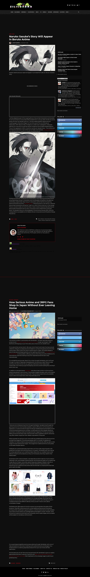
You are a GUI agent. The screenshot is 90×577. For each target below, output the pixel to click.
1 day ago (78, 105)
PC (41, 12)
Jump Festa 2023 (48, 218)
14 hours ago (78, 88)
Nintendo (23, 12)
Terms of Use (56, 568)
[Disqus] (32, 257)
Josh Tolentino (16, 42)
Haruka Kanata (28, 203)
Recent (62, 78)
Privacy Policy (64, 568)
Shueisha (53, 220)
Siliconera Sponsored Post (28, 311)
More (67, 12)
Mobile (44, 12)
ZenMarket (28, 370)
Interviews (56, 12)
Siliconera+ (17, 12)
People (59, 78)
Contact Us (49, 568)
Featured (11, 299)
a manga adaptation (48, 129)
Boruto (43, 218)
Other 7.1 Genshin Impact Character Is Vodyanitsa (69, 66)
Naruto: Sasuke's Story (47, 220)
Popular (65, 78)
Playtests (62, 12)
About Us (42, 568)
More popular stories (62, 74)
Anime (39, 218)
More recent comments (62, 110)
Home (12, 12)
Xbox (37, 12)
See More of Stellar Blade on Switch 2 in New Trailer (69, 54)
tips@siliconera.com (47, 575)
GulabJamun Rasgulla (67, 91)
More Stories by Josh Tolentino (26, 239)
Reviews (50, 12)
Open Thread (29, 568)
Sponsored (16, 299)
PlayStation (31, 12)
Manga (54, 218)
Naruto (40, 220)
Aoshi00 (64, 82)
